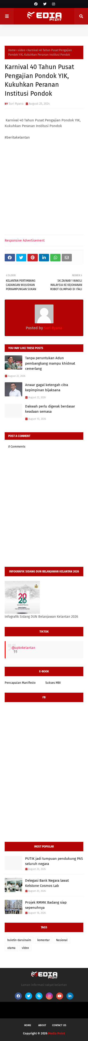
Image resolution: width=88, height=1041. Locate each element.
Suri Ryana (16, 103)
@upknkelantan (23, 648)
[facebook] (36, 4)
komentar (43, 940)
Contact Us (59, 1025)
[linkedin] (69, 996)
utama (11, 948)
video (21, 50)
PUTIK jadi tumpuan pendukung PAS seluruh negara (54, 861)
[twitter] (45, 4)
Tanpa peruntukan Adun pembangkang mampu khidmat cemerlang (50, 363)
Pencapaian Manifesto (20, 682)
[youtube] (59, 996)
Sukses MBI (53, 682)
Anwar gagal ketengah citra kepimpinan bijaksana (46, 387)
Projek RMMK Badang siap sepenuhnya (46, 905)
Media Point (56, 1033)
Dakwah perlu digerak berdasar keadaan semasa (50, 409)
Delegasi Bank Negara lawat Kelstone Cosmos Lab (47, 883)
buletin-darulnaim (19, 940)
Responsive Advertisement (25, 241)
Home (12, 50)
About (42, 1025)
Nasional (62, 940)
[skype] (38, 996)
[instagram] (53, 4)
